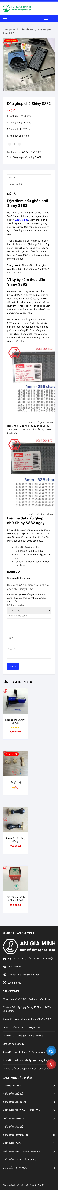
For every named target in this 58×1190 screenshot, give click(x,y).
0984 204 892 (36, 550)
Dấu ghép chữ (19, 157)
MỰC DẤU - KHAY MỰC (15, 1167)
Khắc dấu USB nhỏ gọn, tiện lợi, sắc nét (23, 1035)
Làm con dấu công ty (13, 1043)
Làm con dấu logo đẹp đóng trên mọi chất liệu (26, 1068)
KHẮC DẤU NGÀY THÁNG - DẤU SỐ (21, 1151)
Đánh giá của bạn (16, 605)
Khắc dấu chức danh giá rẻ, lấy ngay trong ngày (27, 1052)
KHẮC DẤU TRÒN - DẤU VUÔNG (19, 1159)
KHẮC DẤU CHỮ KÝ (13, 1093)
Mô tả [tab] (12, 178)
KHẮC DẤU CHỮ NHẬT (14, 1102)
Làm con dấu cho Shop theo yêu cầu (21, 1027)
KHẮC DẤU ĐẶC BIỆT (24, 29)
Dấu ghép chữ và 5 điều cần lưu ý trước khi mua (27, 999)
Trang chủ (7, 29)
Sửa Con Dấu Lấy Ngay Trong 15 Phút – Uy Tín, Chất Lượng (27, 1009)
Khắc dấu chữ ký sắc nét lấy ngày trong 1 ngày (27, 1060)
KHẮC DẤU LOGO (12, 1143)
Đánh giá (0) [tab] (15, 184)
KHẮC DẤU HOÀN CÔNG (15, 1135)
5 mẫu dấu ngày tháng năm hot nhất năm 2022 (27, 1019)
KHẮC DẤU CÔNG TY (14, 1118)
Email (11, 649)
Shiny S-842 (21, 219)
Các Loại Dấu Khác (12, 1085)
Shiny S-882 (34, 157)
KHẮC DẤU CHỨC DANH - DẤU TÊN (21, 1110)
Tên (10, 638)
